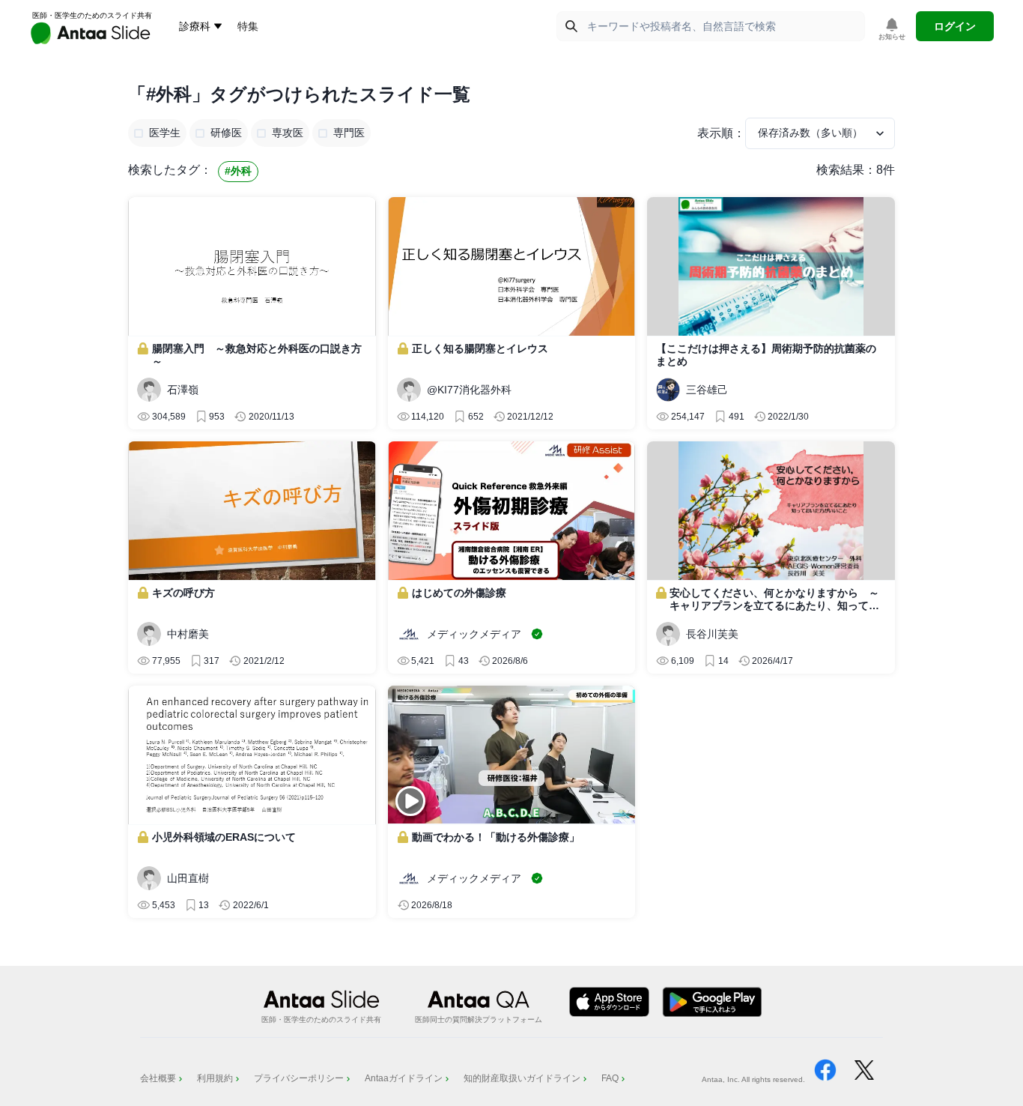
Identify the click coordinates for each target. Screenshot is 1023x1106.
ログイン (955, 26)
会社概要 (158, 1078)
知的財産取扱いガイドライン (522, 1078)
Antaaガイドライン (404, 1078)
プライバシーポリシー (299, 1078)
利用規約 (215, 1078)
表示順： (721, 133)
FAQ (610, 1078)
